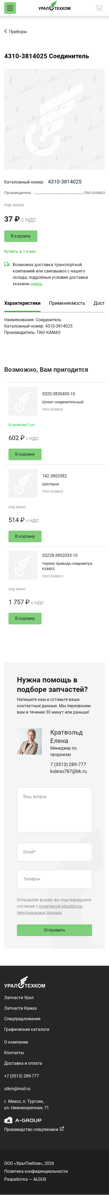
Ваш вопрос (35, 796)
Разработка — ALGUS (25, 1179)
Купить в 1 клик (20, 251)
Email (29, 851)
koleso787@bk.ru (68, 771)
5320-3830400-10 (58, 393)
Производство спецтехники (31, 1129)
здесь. (37, 283)
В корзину (21, 236)
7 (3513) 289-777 (68, 764)
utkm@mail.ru (17, 1088)
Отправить (54, 930)
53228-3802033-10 (60, 555)
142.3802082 (54, 475)
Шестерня (50, 484)
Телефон (31, 878)
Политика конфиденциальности (36, 1171)
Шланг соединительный (62, 402)
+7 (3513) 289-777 (21, 1075)
